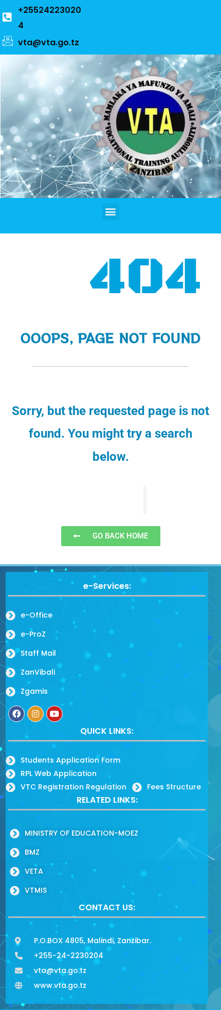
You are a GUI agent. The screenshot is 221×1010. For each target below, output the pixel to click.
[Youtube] (54, 714)
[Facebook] (16, 714)
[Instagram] (35, 714)
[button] (110, 211)
